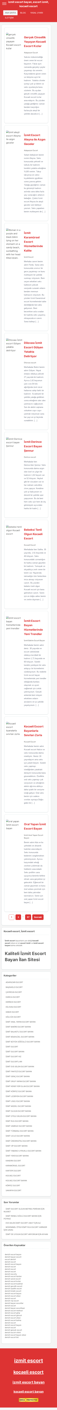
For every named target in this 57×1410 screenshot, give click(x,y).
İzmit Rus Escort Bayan (17, 1121)
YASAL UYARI (36, 13)
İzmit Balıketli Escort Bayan (19, 1032)
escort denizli (10, 1259)
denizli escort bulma (13, 1320)
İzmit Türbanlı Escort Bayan (19, 1131)
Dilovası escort (30, 363)
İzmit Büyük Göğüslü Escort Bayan (23, 1042)
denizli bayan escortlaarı (15, 1308)
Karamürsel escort (15, 1166)
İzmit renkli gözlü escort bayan (21, 1216)
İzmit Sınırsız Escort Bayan (19, 1126)
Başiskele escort (14, 987)
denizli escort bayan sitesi (15, 1335)
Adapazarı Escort (31, 53)
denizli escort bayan (13, 1254)
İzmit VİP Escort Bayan (16, 1146)
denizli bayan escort (13, 1257)
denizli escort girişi (12, 1313)
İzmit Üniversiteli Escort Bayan (21, 1141)
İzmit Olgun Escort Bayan (18, 1111)
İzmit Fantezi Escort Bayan (19, 1071)
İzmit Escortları (14, 1062)
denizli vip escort (12, 1301)
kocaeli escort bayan (29, 1391)
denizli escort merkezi (14, 1310)
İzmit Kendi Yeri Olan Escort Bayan (23, 1086)
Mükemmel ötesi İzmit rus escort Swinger (26, 1227)
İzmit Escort (28, 257)
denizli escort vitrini (13, 1332)
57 (28, 917)
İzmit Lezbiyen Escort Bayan (19, 1096)
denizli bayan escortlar (14, 1303)
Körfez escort (13, 1185)
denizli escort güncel (13, 1315)
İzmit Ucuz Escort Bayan (18, 1136)
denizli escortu (11, 1274)
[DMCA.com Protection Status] (28, 1401)
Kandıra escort (13, 1161)
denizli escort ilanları (13, 1276)
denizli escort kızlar (13, 1281)
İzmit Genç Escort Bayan (18, 1076)
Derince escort (30, 457)
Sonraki (38, 917)
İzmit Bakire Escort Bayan (34, 640)
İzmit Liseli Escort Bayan (18, 1101)
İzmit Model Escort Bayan (18, 1106)
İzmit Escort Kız (13, 1056)
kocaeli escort (28, 1372)
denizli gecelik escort (13, 1286)
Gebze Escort (12, 1012)
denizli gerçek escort (13, 1330)
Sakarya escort (13, 1190)
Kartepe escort (13, 1171)
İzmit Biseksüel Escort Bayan (20, 1037)
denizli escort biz (12, 1337)
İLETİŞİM (9, 18)
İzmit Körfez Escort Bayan (19, 1091)
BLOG (23, 13)
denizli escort (10, 1262)
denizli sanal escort (13, 1279)
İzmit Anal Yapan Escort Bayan (21, 1022)
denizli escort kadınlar (14, 1284)
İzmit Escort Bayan (15, 1052)
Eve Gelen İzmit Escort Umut (20, 1223)
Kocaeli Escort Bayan (16, 1180)
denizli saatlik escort (13, 1288)
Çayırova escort (14, 992)
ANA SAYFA (10, 13)
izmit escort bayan (29, 1382)
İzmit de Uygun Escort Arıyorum (22, 1234)
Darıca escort (13, 997)
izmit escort (28, 1360)
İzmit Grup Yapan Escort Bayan (21, 1081)
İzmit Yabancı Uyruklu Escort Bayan (23, 1151)
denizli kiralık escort (13, 1291)
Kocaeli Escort (30, 545)
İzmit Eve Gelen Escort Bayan (20, 1066)
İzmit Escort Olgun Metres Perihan (23, 1209)
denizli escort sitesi (12, 1296)
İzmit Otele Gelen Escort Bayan (21, 1116)
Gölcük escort (13, 1017)
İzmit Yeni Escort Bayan (17, 1156)
